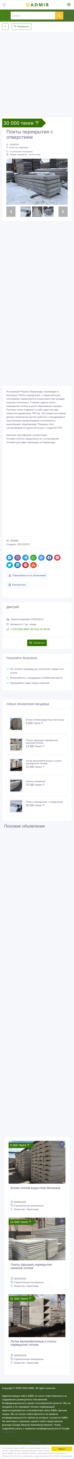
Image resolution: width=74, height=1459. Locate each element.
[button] (10, 182)
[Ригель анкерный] (17, 786)
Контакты (35, 1441)
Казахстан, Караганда (18, 147)
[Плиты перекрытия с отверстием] (17, 806)
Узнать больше (66, 1456)
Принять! (62, 1448)
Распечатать (19, 584)
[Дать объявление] (69, 4)
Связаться (39, 642)
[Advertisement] (37, 72)
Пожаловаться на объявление (29, 575)
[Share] (9, 558)
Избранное (23, 26)
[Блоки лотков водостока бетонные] (17, 724)
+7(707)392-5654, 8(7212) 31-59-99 (30, 629)
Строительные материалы (21, 152)
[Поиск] (59, 16)
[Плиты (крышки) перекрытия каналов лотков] (17, 744)
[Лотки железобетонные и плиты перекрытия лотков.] (17, 765)
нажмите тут (8, 1432)
